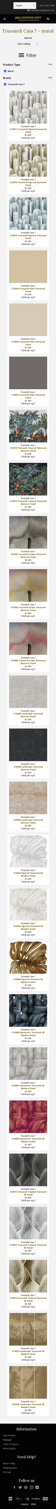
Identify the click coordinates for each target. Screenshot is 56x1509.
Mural (11, 71)
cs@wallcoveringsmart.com (41, 10)
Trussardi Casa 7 (16, 84)
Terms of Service (10, 1444)
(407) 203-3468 (46, 5)
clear (50, 64)
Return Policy (9, 1463)
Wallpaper (7, 1440)
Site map (7, 1472)
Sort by (28, 38)
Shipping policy (10, 1468)
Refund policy (9, 1448)
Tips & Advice (9, 1435)
